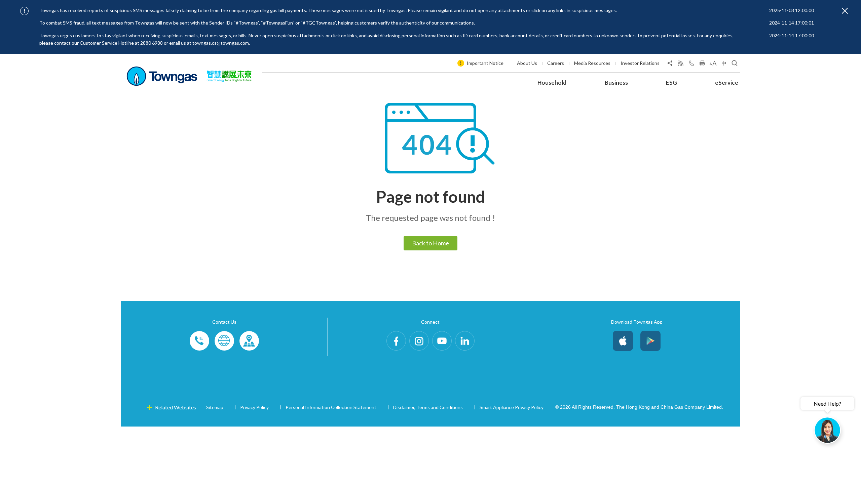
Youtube (442, 341)
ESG (671, 82)
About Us (527, 63)
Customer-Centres (249, 341)
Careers (555, 63)
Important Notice (485, 63)
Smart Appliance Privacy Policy (512, 407)
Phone (199, 341)
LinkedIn (465, 341)
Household (551, 82)
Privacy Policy (254, 407)
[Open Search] (734, 64)
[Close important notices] (845, 10)
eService (726, 82)
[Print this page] (702, 64)
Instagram (419, 341)
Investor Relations (640, 63)
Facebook (396, 341)
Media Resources (592, 63)
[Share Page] (670, 64)
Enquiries (224, 341)
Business (616, 82)
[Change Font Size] (713, 64)
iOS (623, 341)
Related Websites (175, 407)
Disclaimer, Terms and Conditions (428, 407)
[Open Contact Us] (691, 64)
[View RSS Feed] (680, 64)
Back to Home (430, 243)
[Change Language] (723, 64)
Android (650, 341)
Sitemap (214, 407)
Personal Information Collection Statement (331, 407)
